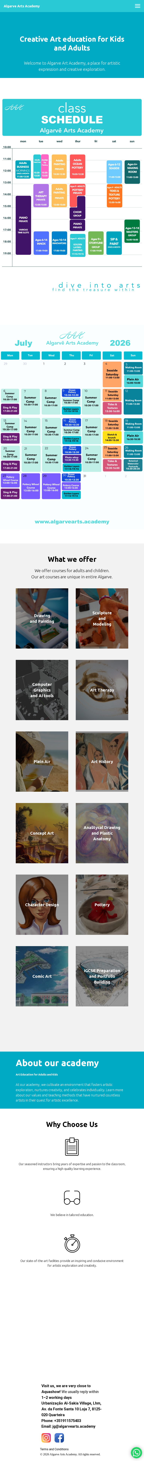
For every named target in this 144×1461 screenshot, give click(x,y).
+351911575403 (67, 1420)
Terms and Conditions (54, 1449)
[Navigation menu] (137, 6)
